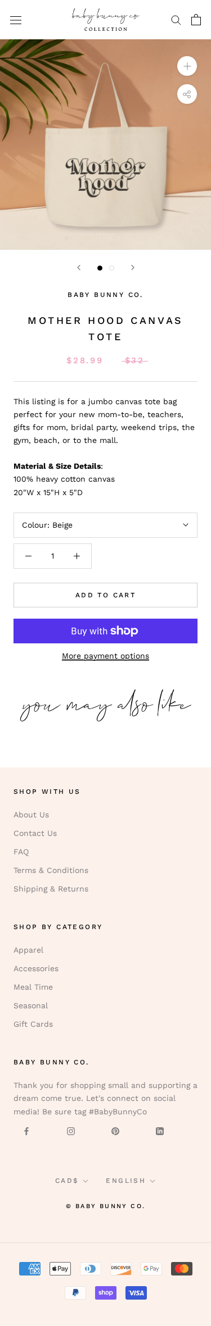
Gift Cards (33, 1023)
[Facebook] (26, 1130)
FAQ (21, 851)
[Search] (176, 19)
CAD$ (67, 1181)
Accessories (36, 968)
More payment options (105, 655)
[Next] (132, 267)
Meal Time (33, 986)
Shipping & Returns (51, 888)
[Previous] (78, 267)
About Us (31, 814)
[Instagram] (71, 1130)
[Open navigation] (15, 19)
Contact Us (35, 833)
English (126, 1181)
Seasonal (31, 1005)
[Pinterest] (115, 1130)
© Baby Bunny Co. (105, 1206)
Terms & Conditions (51, 870)
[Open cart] (196, 19)
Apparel (28, 949)
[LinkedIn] (160, 1130)
